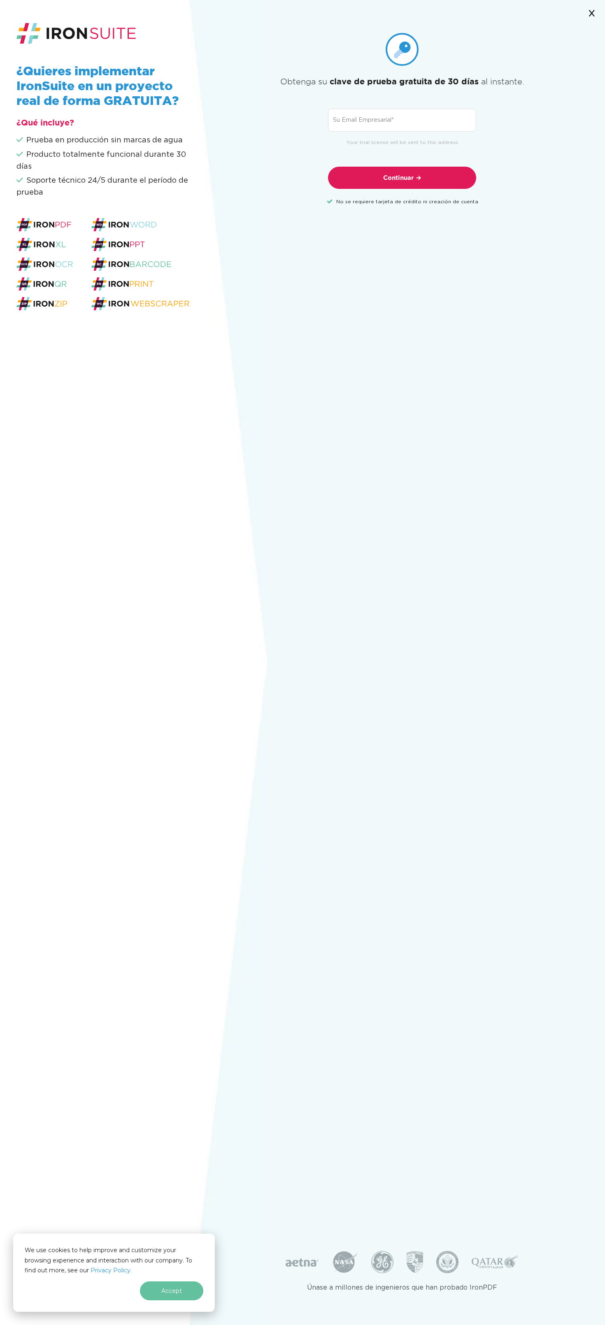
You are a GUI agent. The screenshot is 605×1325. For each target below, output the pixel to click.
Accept (171, 1291)
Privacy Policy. (111, 1270)
